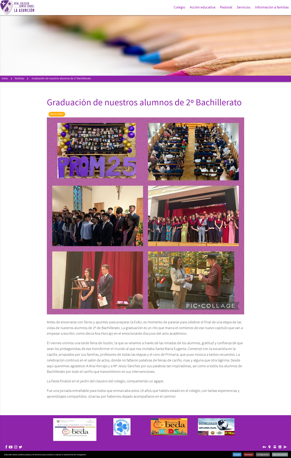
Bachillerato (56, 114)
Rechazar (249, 454)
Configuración (263, 454)
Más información (280, 454)
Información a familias (272, 7)
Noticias (19, 78)
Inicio (5, 78)
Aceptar (237, 454)
